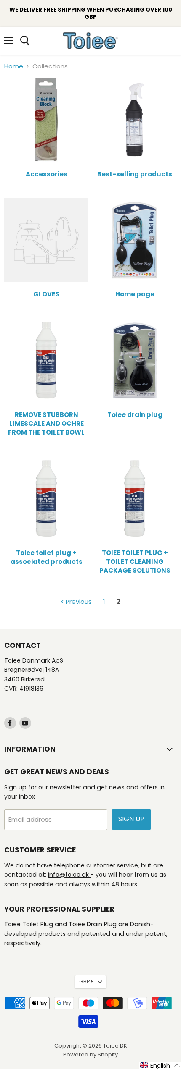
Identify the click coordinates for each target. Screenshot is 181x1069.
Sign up (131, 819)
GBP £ (86, 981)
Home (13, 66)
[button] (160, 1065)
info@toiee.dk (69, 874)
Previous (78, 601)
